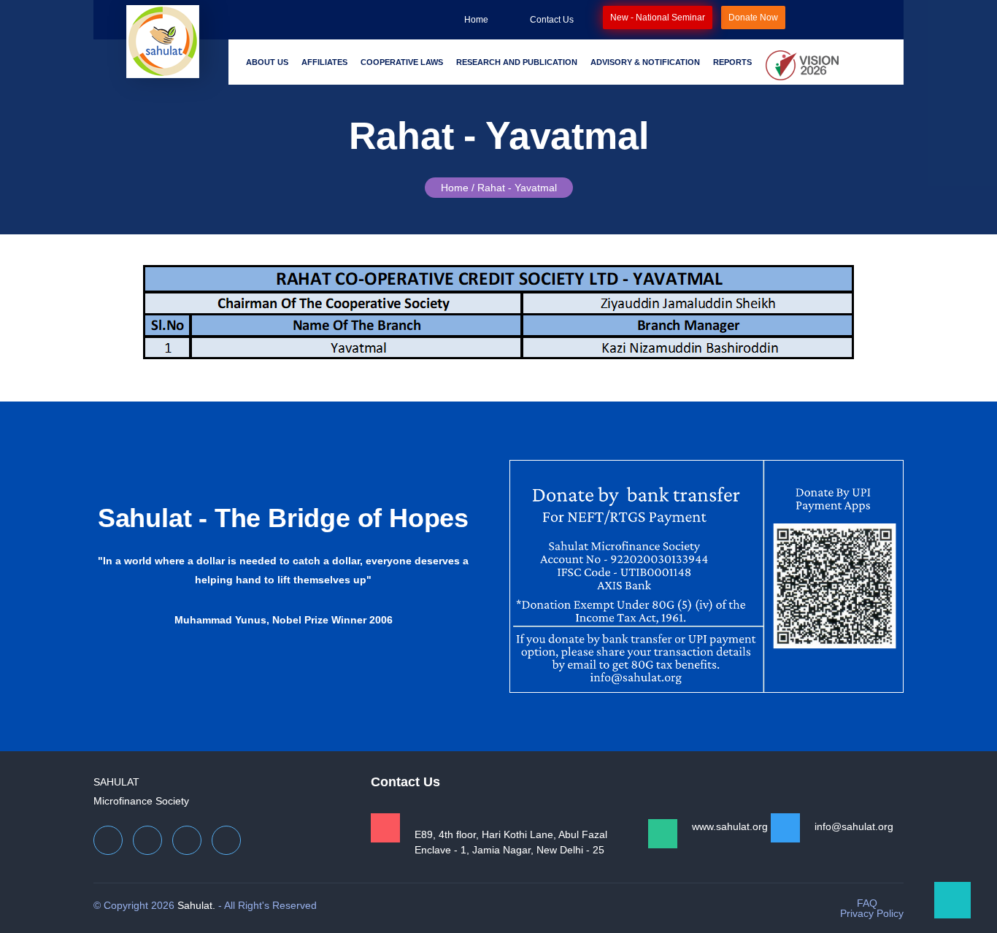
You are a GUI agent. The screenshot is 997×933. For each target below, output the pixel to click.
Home (476, 19)
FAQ (867, 903)
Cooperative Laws (402, 62)
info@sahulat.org (854, 826)
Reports (732, 62)
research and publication (516, 62)
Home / (457, 187)
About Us (267, 62)
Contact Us (552, 19)
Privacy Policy (872, 913)
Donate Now (753, 17)
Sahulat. (196, 905)
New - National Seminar (657, 17)
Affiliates (324, 62)
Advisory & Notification (645, 62)
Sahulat (116, 782)
